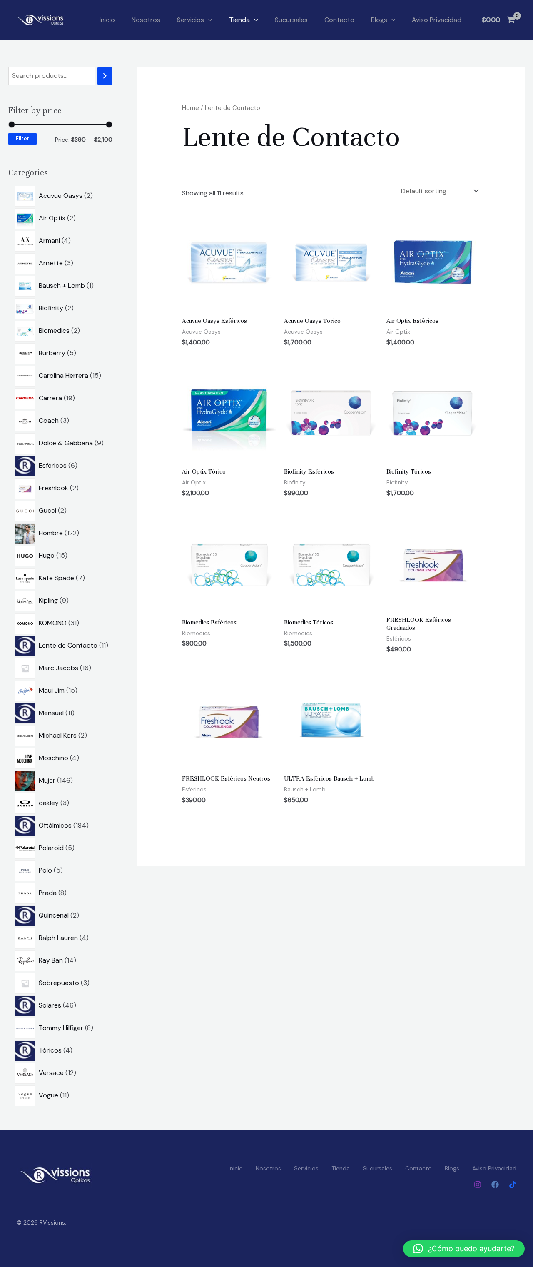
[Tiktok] (512, 1184)
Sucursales (291, 19)
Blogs (379, 19)
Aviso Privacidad (436, 19)
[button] (208, 20)
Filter (22, 138)
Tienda (239, 19)
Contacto (339, 19)
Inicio (107, 19)
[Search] (104, 76)
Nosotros (146, 19)
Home (190, 108)
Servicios (190, 19)
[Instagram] (477, 1184)
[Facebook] (495, 1184)
